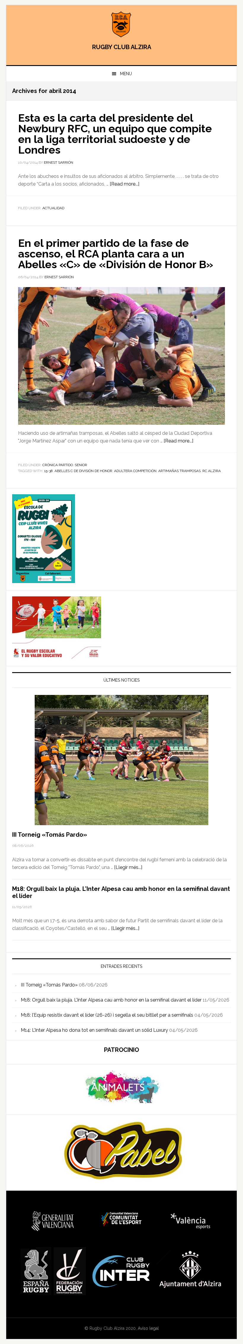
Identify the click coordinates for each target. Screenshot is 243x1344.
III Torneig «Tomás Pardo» (49, 834)
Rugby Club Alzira (121, 24)
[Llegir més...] (128, 867)
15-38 (48, 471)
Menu (126, 73)
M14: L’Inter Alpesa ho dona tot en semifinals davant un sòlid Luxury (94, 1030)
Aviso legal (148, 1328)
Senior (81, 465)
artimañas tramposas (179, 471)
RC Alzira (211, 471)
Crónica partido (57, 465)
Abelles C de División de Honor (83, 471)
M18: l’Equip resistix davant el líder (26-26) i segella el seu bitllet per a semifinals (107, 1015)
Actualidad (53, 208)
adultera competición (135, 471)
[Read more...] (124, 184)
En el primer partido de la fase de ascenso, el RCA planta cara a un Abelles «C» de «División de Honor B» (115, 254)
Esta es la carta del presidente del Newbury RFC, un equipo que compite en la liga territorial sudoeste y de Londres (115, 134)
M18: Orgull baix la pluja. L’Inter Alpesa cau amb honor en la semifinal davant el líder (111, 1000)
